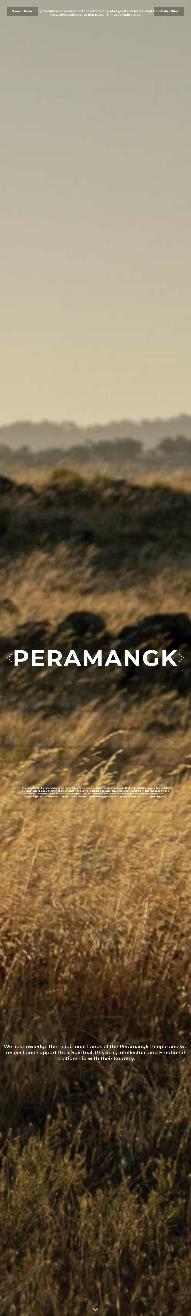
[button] (181, 658)
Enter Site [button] (169, 11)
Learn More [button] (22, 11)
